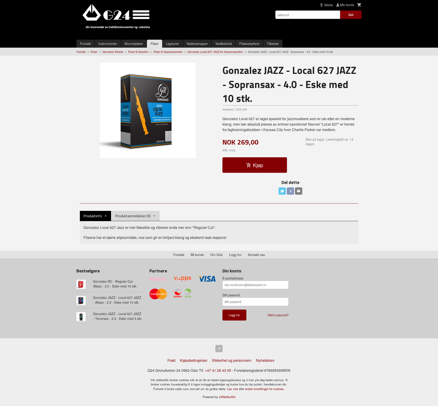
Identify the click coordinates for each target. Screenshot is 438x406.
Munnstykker (134, 43)
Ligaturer (172, 43)
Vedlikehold (223, 43)
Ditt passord (231, 295)
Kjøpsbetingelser (193, 360)
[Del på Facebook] (290, 191)
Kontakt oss (256, 254)
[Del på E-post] (298, 191)
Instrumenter (108, 43)
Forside (85, 43)
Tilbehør (273, 43)
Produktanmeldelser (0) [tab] (133, 216)
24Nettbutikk (227, 397)
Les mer (233, 389)
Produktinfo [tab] (92, 216)
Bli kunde (197, 254)
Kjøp (258, 164)
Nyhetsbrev (265, 360)
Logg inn (235, 254)
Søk (351, 14)
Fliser (155, 43)
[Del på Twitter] (282, 191)
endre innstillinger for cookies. (265, 389)
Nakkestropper (197, 43)
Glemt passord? (278, 315)
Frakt (171, 360)
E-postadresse (232, 278)
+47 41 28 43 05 (218, 370)
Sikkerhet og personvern (231, 360)
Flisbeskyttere (249, 43)
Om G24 (216, 254)
